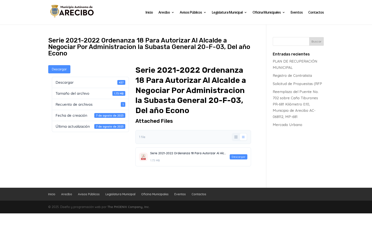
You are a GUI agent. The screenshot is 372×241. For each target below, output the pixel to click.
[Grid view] (235, 137)
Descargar (59, 69)
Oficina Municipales (267, 13)
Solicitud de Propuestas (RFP (297, 83)
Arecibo (164, 13)
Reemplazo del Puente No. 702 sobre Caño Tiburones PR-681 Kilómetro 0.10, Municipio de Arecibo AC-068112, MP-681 (295, 104)
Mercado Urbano (287, 124)
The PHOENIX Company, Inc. (128, 207)
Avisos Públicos (191, 13)
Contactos (316, 13)
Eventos (297, 13)
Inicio (149, 13)
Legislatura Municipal (227, 13)
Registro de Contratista (292, 75)
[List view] (243, 137)
